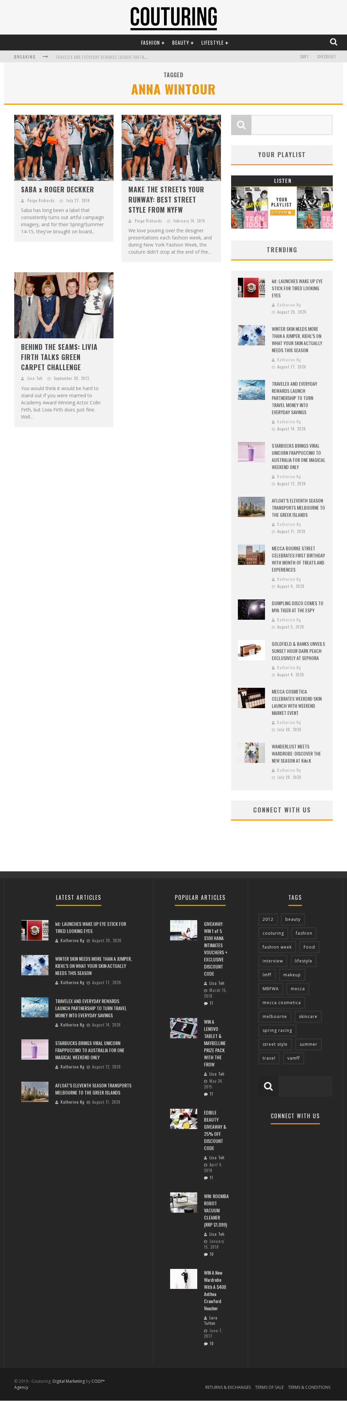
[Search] (334, 42)
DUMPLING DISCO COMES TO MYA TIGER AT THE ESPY (297, 606)
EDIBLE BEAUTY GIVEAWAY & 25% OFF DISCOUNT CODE (215, 1130)
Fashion (150, 42)
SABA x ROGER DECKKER (57, 189)
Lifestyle (212, 42)
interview (273, 961)
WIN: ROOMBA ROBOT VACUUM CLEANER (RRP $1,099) (216, 1210)
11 (211, 1003)
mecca (298, 989)
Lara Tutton (211, 1320)
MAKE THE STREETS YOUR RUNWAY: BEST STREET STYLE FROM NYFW (166, 199)
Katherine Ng (289, 304)
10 (212, 1254)
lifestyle (303, 961)
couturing (273, 933)
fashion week (277, 947)
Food (309, 947)
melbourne (275, 1016)
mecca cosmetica (282, 1002)
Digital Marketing (69, 1381)
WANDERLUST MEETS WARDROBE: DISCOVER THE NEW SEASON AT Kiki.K (296, 753)
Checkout (326, 56)
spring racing (277, 1030)
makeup (292, 975)
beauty (293, 919)
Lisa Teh (35, 378)
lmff (267, 975)
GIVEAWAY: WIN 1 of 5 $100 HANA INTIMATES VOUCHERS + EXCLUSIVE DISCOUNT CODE (215, 948)
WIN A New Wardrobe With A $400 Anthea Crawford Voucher (215, 1290)
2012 (268, 919)
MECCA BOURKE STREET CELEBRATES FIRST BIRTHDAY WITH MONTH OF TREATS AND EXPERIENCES (298, 559)
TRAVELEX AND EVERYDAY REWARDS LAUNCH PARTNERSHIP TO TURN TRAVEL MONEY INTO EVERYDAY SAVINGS (294, 398)
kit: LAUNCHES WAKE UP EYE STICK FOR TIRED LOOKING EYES (297, 288)
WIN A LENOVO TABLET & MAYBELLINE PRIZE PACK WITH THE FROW (215, 1043)
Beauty (180, 42)
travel (269, 1058)
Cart (304, 56)
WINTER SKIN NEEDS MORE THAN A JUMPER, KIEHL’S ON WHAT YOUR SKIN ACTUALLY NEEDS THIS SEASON (297, 339)
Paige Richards (41, 200)
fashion (304, 933)
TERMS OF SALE (269, 1387)
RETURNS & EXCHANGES (228, 1387)
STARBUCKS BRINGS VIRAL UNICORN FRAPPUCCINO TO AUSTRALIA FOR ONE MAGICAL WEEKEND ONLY (298, 456)
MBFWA (271, 989)
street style (275, 1044)
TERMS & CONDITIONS (309, 1387)
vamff (293, 1058)
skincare (308, 1016)
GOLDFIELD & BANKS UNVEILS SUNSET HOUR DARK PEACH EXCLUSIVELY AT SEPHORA (298, 650)
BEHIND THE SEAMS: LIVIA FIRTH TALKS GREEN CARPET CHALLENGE (59, 357)
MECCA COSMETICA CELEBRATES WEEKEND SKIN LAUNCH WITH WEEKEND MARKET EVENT (297, 702)
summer (309, 1044)
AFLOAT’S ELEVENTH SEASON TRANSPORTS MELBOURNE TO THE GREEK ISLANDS (298, 507)
